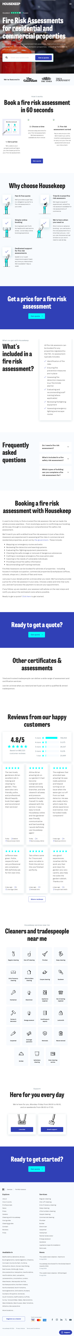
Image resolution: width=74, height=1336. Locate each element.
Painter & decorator (46, 1236)
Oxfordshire (19, 1291)
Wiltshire (5, 1306)
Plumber (42, 1220)
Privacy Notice (20, 1328)
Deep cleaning (44, 1208)
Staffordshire (19, 1297)
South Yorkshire (7, 1297)
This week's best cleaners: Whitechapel (53, 1273)
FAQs (4, 1233)
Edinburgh (14, 1269)
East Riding (25, 1266)
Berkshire (16, 1257)
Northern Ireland (22, 1285)
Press (4, 1211)
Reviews (5, 1230)
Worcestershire (14, 1306)
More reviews (37, 899)
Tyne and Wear (13, 1300)
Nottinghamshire (8, 1291)
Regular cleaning (45, 1199)
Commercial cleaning (46, 1217)
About (4, 1199)
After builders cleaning (47, 1211)
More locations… (8, 1310)
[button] (55, 447)
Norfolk (23, 1281)
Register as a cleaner (13, 1319)
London (25, 1278)
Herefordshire (28, 1272)
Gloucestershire (8, 1272)
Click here (26, 596)
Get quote (35, 316)
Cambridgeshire (20, 1260)
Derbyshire (6, 1266)
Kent (14, 1275)
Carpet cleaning (44, 1214)
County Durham (14, 1263)
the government (41, 540)
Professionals (7, 1205)
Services (9, 1189)
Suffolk (26, 1297)
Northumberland (8, 1288)
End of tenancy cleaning (47, 1205)
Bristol (22, 1257)
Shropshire (13, 1294)
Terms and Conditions (33, 1328)
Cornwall (5, 1263)
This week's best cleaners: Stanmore (52, 1257)
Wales (20, 1300)
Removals (42, 1248)
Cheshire (30, 1260)
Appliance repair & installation (49, 1245)
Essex (21, 1269)
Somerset (21, 1294)
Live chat (22, 1129)
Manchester (6, 1281)
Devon (13, 1266)
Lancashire (20, 1275)
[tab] (55, 447)
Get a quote (37, 161)
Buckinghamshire (8, 1260)
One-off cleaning (45, 1202)
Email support (52, 1129)
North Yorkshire (20, 1288)
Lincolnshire (17, 1278)
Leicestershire (7, 1278)
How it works (7, 1202)
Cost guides (6, 1220)
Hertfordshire (7, 1275)
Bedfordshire (7, 1257)
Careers (5, 1214)
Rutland (26, 1291)
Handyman (43, 1233)
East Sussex (6, 1269)
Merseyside (16, 1281)
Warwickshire (27, 1300)
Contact (5, 1227)
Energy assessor (45, 1239)
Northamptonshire (8, 1285)
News (4, 1208)
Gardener (42, 1242)
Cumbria (24, 1263)
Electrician (43, 1227)
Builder (41, 1223)
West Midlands (7, 1303)
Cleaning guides (7, 1223)
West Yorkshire (28, 1303)
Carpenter (43, 1230)
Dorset (18, 1266)
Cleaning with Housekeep (11, 1217)
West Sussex (17, 1303)
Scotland (5, 1294)
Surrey (4, 1300)
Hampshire (18, 1272)
